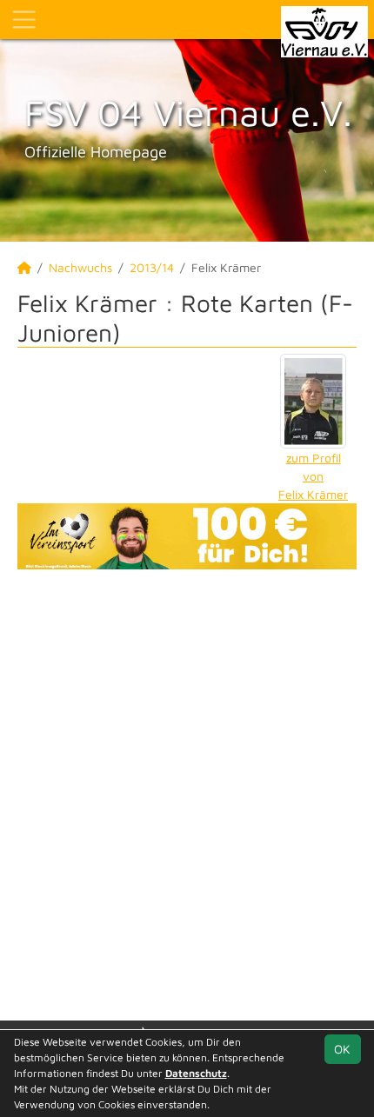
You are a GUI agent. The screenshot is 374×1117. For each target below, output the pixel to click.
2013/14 (152, 267)
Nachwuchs (80, 267)
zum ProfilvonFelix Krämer (313, 476)
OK (342, 1048)
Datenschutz (196, 1073)
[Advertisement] (187, 793)
